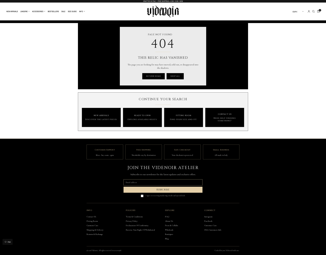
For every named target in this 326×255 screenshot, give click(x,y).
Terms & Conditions (134, 216)
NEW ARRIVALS (12, 11)
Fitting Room (92, 221)
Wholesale (169, 230)
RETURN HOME (153, 76)
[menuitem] (12, 11)
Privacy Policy (132, 221)
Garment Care (92, 225)
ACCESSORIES (37, 11)
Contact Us (91, 216)
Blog (167, 238)
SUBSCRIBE (163, 189)
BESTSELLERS (53, 11)
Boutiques (169, 234)
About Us (169, 221)
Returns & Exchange (95, 234)
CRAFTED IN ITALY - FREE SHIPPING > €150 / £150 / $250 (163, 1)
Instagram (208, 216)
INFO (81, 11)
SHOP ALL (175, 76)
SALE (63, 11)
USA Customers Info (212, 230)
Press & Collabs (171, 225)
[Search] (313, 11)
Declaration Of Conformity (137, 225)
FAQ (167, 216)
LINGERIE (24, 11)
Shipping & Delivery (95, 230)
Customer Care (210, 225)
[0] (318, 11)
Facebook (208, 221)
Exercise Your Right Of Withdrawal (140, 230)
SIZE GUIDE (72, 11)
